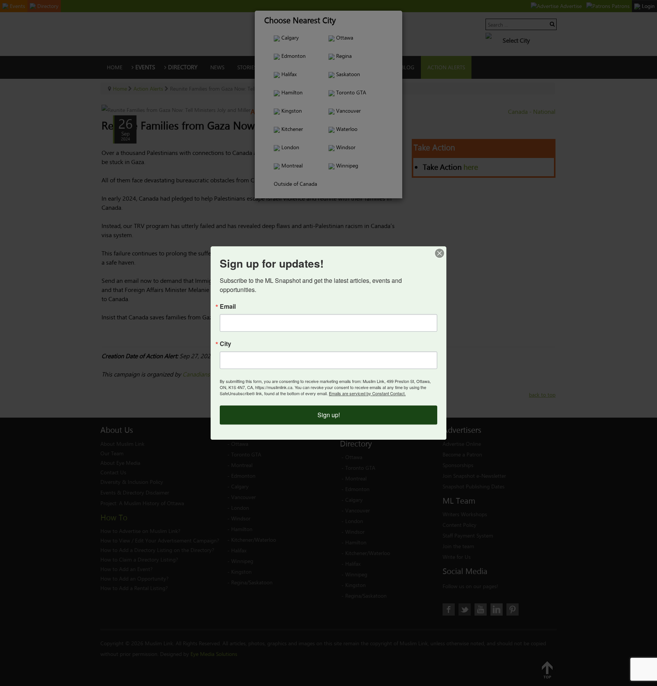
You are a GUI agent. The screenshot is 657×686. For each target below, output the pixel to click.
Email (228, 306)
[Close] (439, 253)
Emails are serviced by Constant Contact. (367, 393)
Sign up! (328, 414)
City (225, 344)
